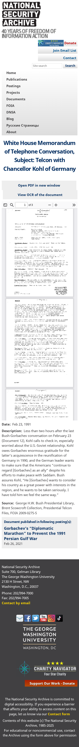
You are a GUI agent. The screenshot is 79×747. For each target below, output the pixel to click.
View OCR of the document (40, 194)
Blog (10, 119)
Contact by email (16, 603)
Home (11, 73)
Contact (69, 58)
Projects (13, 92)
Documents (15, 99)
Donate (70, 43)
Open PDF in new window (39, 185)
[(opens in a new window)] (19, 620)
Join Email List (64, 50)
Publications (16, 79)
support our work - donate (52, 683)
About (11, 132)
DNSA (10, 112)
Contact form (59, 714)
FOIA (10, 105)
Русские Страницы (22, 125)
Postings (13, 86)
